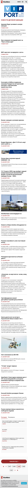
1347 (9, 466)
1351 (11, 470)
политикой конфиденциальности (10, 486)
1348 (13, 466)
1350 (23, 466)
